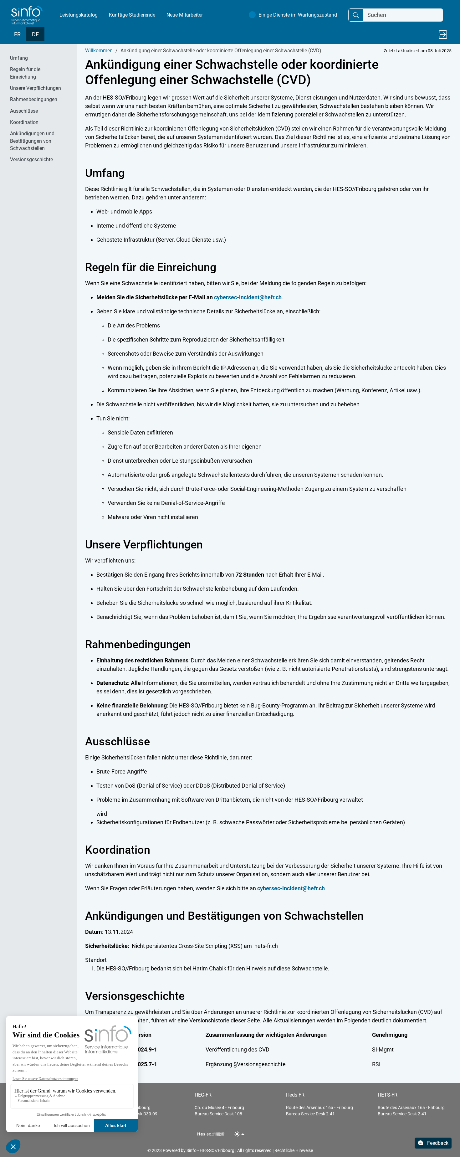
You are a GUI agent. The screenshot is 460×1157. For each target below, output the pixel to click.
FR (17, 34)
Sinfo (192, 1150)
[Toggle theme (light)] (239, 1134)
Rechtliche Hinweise (293, 1150)
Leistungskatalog (78, 15)
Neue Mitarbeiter (184, 15)
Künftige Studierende (132, 15)
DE (35, 34)
